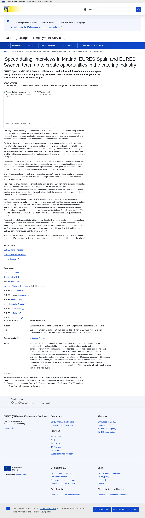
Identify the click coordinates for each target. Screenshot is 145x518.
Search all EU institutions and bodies (113, 495)
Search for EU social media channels (66, 495)
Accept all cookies (102, 509)
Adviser (19, 282)
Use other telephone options (62, 477)
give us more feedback (44, 403)
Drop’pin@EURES (11, 277)
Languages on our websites (109, 473)
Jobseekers (16, 45)
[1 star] (12, 402)
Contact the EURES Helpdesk (63, 422)
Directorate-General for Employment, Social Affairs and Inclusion (78, 326)
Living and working (47, 45)
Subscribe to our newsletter (62, 454)
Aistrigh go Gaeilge (19, 27)
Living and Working (37, 338)
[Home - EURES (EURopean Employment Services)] (15, 9)
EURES (12, 282)
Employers (30, 45)
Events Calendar (17, 300)
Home (7, 45)
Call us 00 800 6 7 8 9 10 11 (62, 473)
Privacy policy (103, 477)
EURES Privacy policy (107, 429)
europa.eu (22, 474)
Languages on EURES (107, 422)
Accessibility (9, 428)
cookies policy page (48, 508)
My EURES (98, 45)
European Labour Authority (40, 326)
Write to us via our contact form (63, 480)
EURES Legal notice (106, 432)
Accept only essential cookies (125, 509)
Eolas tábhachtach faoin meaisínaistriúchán (45, 27)
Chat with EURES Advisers (62, 425)
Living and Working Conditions (16, 286)
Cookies (101, 484)
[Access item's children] (23, 45)
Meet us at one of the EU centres (64, 484)
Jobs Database (17, 291)
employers (24, 295)
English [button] (90, 9)
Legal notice (103, 480)
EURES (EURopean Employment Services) (25, 416)
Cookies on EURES (106, 425)
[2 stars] (14, 402)
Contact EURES (85, 45)
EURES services (66, 45)
